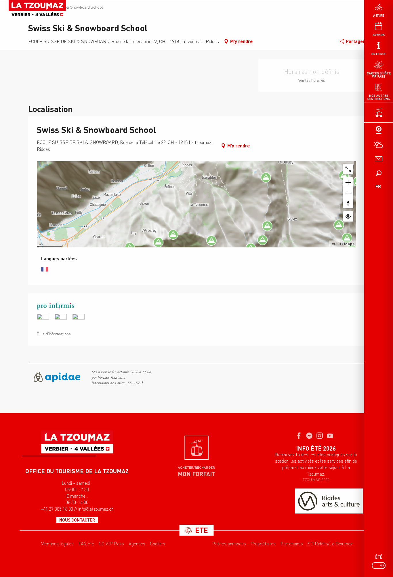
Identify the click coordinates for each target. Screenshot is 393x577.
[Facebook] (299, 436)
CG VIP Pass (111, 544)
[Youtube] (330, 436)
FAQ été (86, 544)
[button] (378, 173)
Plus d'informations (54, 333)
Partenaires (291, 544)
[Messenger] (309, 436)
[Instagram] (319, 436)
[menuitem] (37, 9)
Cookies (157, 544)
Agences (137, 544)
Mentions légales (57, 544)
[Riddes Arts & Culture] (329, 500)
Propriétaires (263, 544)
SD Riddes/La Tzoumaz (330, 544)
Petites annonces (229, 544)
